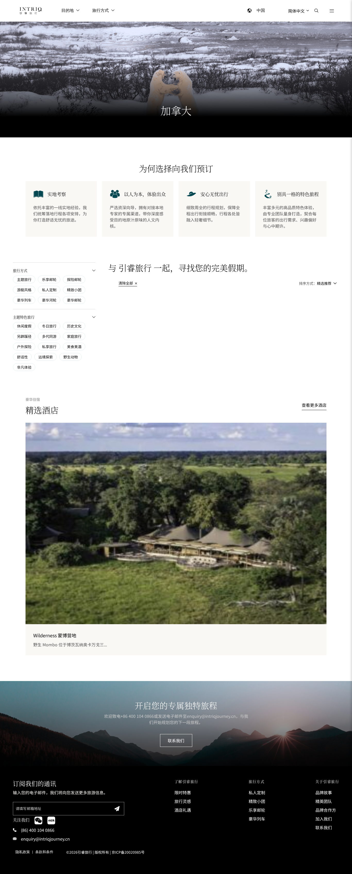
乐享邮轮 (49, 279)
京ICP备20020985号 (128, 852)
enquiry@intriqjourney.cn (211, 716)
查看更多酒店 (314, 405)
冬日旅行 (49, 326)
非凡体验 (24, 367)
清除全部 (126, 283)
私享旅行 (49, 346)
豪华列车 (24, 300)
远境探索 (45, 356)
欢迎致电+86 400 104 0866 (129, 716)
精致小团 (74, 289)
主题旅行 (24, 279)
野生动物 (70, 356)
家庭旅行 (74, 336)
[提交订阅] (117, 808)
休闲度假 (24, 326)
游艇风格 (24, 289)
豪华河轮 (49, 300)
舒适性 (22, 356)
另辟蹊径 (24, 336)
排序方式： (308, 283)
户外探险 (24, 346)
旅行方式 (100, 11)
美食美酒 (74, 346)
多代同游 (49, 336)
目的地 (67, 11)
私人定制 (49, 289)
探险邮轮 (74, 279)
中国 (261, 11)
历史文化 (74, 326)
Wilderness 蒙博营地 (54, 635)
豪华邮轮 (74, 300)
